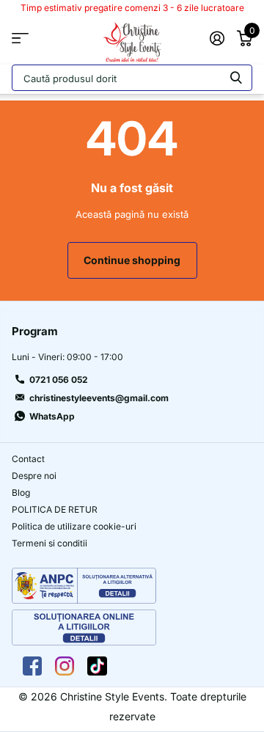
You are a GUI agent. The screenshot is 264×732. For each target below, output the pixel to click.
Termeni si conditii (49, 543)
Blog (21, 492)
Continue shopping (132, 260)
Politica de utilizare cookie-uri (74, 526)
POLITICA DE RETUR (55, 509)
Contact (28, 458)
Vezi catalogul (20, 38)
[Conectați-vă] (216, 38)
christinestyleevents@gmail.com (99, 397)
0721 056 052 (58, 379)
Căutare (236, 81)
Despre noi (34, 475)
